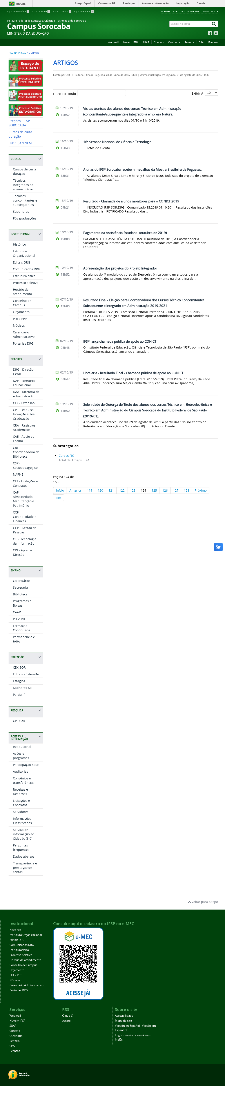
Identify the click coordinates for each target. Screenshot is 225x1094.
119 (89, 490)
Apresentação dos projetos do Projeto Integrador (120, 268)
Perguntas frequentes (21, 847)
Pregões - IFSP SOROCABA (19, 123)
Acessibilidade (169, 11)
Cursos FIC (66, 455)
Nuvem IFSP (130, 42)
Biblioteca (20, 594)
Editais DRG (21, 262)
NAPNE (18, 474)
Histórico (19, 244)
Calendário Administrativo (23, 334)
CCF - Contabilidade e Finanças (24, 516)
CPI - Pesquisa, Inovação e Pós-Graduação (24, 414)
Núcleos (19, 325)
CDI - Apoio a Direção (22, 552)
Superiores (21, 211)
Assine (66, 1021)
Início (60, 490)
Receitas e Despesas (20, 791)
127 (175, 490)
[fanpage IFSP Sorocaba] (210, 34)
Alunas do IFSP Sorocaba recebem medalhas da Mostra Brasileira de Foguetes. (142, 169)
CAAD (17, 612)
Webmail (113, 42)
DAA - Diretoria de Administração (26, 394)
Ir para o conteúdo (18, 11)
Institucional (22, 747)
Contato (158, 42)
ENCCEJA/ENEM (20, 143)
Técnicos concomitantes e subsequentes (25, 200)
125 (154, 490)
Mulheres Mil (23, 688)
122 (122, 490)
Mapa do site (210, 11)
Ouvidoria (174, 42)
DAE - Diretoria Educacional (24, 383)
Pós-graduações (24, 218)
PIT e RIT (19, 619)
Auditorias (20, 771)
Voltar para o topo (204, 902)
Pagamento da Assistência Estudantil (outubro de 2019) (125, 232)
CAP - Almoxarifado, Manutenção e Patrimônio (23, 499)
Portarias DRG (23, 343)
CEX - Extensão (23, 403)
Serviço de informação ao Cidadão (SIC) (23, 834)
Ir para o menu (40, 11)
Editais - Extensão (26, 674)
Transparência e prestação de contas (25, 867)
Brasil (20, 3)
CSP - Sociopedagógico (25, 465)
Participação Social (26, 765)
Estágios (19, 681)
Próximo (201, 490)
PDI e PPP (20, 319)
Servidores (21, 812)
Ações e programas (21, 755)
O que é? (68, 1016)
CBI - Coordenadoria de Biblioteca (26, 452)
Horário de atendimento (22, 291)
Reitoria (189, 42)
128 (186, 490)
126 (165, 490)
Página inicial (17, 52)
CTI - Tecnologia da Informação (24, 541)
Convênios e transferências (23, 780)
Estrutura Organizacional (24, 253)
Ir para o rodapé (83, 11)
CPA (201, 42)
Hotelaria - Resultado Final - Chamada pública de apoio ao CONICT (133, 373)
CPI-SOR (19, 721)
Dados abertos (23, 856)
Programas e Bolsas (22, 603)
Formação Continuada (21, 628)
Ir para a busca (62, 11)
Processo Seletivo (25, 283)
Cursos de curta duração (20, 134)
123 (132, 490)
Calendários (22, 581)
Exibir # (198, 93)
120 (100, 490)
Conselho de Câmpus (22, 303)
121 (111, 490)
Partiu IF (19, 694)
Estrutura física (24, 276)
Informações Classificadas (22, 820)
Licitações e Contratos (21, 802)
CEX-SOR (19, 667)
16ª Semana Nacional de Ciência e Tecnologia (117, 142)
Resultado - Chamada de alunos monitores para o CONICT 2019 (131, 201)
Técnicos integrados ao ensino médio (23, 184)
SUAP (145, 42)
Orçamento (21, 312)
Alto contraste (190, 11)
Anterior (75, 490)
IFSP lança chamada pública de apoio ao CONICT (119, 341)
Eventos (213, 42)
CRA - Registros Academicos (24, 427)
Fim (58, 498)
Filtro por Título (65, 94)
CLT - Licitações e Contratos (25, 483)
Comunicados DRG (26, 269)
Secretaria (20, 587)
